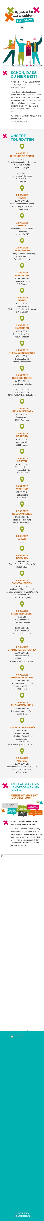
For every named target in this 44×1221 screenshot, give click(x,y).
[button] (22, 27)
